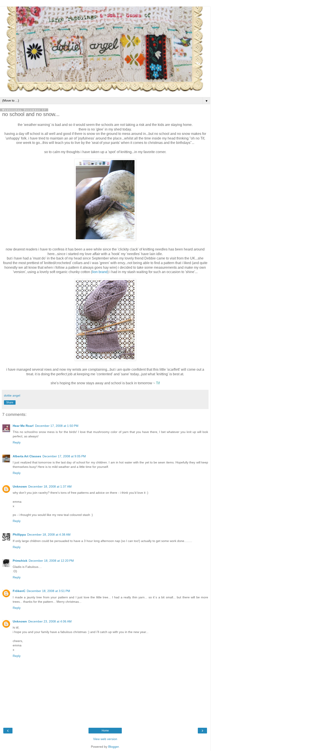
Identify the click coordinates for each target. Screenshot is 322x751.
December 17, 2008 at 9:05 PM (64, 456)
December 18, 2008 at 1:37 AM (50, 486)
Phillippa (19, 534)
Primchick (20, 560)
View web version (105, 739)
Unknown (20, 486)
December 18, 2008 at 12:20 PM (51, 560)
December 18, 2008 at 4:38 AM (49, 534)
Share (9, 402)
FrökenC (19, 591)
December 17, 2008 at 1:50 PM (56, 425)
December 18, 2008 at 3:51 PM (48, 591)
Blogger (113, 746)
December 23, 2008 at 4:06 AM (50, 621)
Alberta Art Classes (27, 456)
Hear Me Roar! (23, 425)
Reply (17, 442)
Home (105, 730)
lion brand (100, 272)
